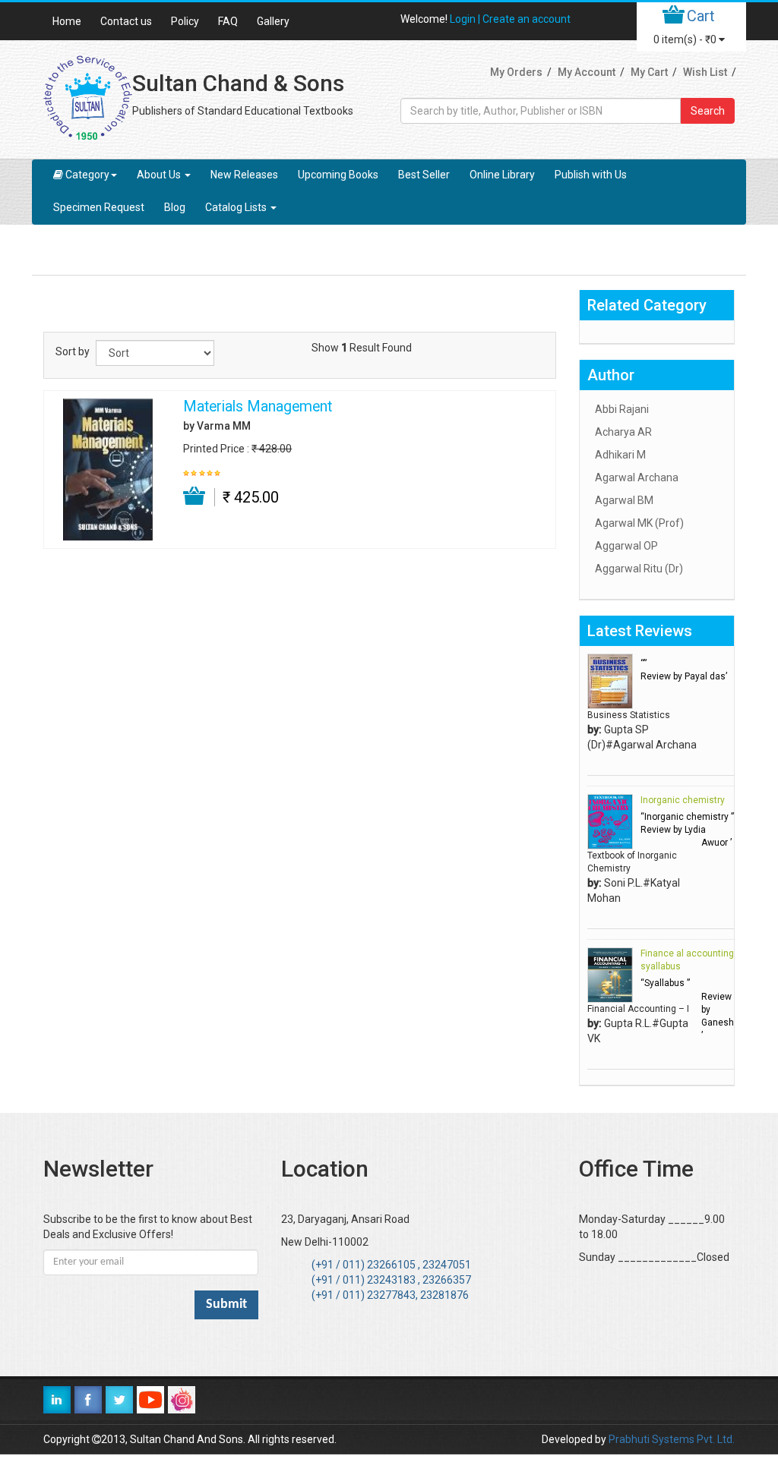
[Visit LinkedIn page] (57, 1399)
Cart (701, 16)
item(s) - (684, 39)
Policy (185, 21)
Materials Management (257, 407)
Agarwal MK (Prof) (639, 523)
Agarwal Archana (636, 477)
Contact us (126, 21)
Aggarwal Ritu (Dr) (639, 568)
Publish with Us (591, 175)
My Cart (649, 72)
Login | (466, 19)
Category (87, 175)
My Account (586, 72)
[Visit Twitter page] (119, 1399)
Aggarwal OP (626, 546)
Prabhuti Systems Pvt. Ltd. (672, 1439)
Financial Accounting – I (638, 1009)
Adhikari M (620, 455)
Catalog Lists (237, 207)
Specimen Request (98, 207)
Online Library (502, 175)
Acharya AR (623, 432)
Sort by (72, 351)
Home (66, 21)
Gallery (273, 21)
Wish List (705, 72)
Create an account (526, 19)
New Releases (244, 175)
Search (708, 111)
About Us (160, 175)
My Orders (516, 72)
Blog (174, 207)
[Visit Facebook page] (88, 1399)
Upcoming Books (338, 175)
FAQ (228, 21)
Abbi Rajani (622, 409)
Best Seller (424, 175)
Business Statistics (628, 715)
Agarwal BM (624, 500)
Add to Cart (195, 496)
